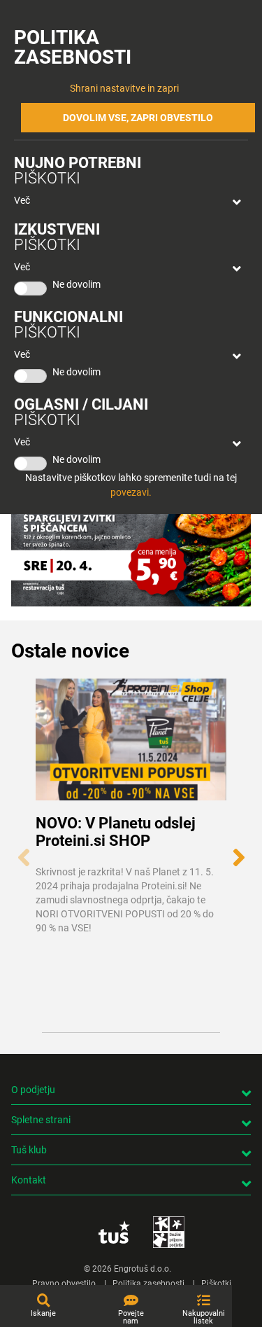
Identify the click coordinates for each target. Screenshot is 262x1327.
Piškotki (216, 1283)
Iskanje (43, 1313)
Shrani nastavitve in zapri (124, 88)
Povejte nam (131, 1317)
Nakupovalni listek (203, 1317)
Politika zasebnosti (148, 1283)
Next (238, 850)
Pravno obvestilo (64, 1283)
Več (22, 200)
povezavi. (131, 492)
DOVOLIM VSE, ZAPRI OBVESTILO (138, 117)
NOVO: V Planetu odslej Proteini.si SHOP (116, 831)
